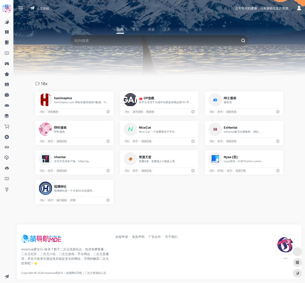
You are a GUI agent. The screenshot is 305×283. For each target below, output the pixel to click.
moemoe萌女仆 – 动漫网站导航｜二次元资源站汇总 (75, 273)
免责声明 (138, 237)
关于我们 (171, 237)
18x (42, 111)
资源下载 (241, 170)
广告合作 (154, 237)
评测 (72, 200)
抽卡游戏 (138, 111)
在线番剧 (53, 111)
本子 (220, 111)
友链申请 (121, 237)
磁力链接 (62, 200)
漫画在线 (231, 111)
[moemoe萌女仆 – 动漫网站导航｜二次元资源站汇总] (41, 240)
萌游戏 (150, 111)
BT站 (220, 170)
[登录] (299, 8)
